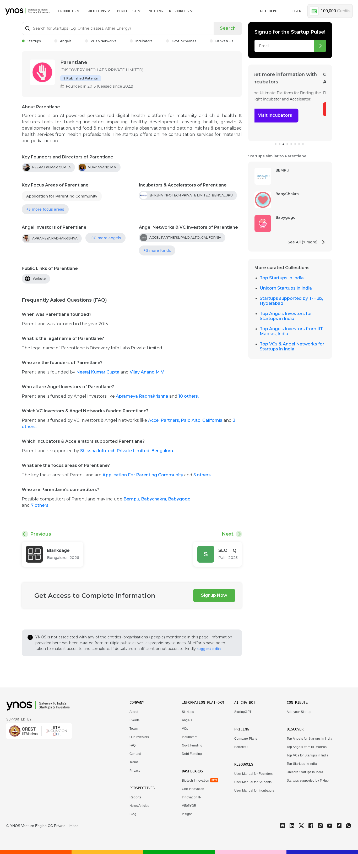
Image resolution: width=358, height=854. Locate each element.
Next (228, 534)
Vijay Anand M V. (147, 372)
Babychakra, (154, 499)
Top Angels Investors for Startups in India (286, 316)
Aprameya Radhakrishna (142, 396)
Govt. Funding (192, 745)
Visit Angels (273, 108)
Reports (135, 797)
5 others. (202, 474)
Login (295, 11)
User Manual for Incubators (254, 790)
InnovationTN (192, 797)
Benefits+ (241, 747)
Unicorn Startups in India (286, 288)
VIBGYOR (189, 806)
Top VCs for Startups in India (308, 755)
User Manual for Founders (253, 774)
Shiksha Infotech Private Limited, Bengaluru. (127, 450)
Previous (40, 534)
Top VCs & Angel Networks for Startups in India (292, 346)
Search (228, 28)
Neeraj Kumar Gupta (98, 372)
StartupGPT (242, 712)
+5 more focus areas (45, 209)
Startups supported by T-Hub (308, 780)
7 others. (40, 505)
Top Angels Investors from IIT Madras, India (291, 331)
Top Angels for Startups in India (309, 738)
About (133, 712)
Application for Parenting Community (61, 196)
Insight (187, 814)
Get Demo (268, 11)
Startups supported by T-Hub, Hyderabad (291, 301)
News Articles (139, 806)
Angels (65, 41)
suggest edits (209, 649)
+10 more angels (105, 238)
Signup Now (214, 595)
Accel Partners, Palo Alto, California (185, 420)
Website (39, 279)
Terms (133, 762)
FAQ (132, 745)
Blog (132, 814)
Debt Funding (192, 754)
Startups (34, 41)
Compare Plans (245, 738)
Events (134, 720)
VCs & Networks (103, 41)
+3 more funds (157, 250)
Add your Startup (299, 712)
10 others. (188, 396)
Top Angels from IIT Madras (307, 747)
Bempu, (132, 499)
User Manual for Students (253, 782)
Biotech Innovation (195, 780)
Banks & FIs (224, 41)
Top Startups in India (282, 277)
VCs (185, 728)
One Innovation (193, 789)
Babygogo (179, 499)
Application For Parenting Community (142, 474)
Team (133, 728)
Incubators (143, 41)
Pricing (155, 11)
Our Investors (139, 737)
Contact (135, 754)
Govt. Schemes (184, 41)
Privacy (134, 770)
